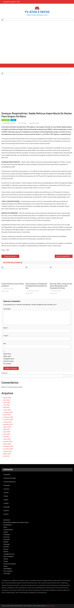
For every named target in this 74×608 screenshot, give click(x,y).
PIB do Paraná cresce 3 (23, 590)
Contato (6, 503)
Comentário (7, 309)
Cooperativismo (8, 529)
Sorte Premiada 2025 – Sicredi (64, 256)
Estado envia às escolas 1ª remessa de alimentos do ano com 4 (23, 585)
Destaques (5, 120)
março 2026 (7, 410)
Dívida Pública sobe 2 (33, 583)
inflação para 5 (11, 587)
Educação (7, 507)
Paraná (5, 559)
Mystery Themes (49, 606)
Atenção (45, 580)
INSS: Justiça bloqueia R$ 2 (21, 587)
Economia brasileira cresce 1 (54, 583)
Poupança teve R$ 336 (39, 590)
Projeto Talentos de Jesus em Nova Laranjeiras (13, 285)
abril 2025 (6, 436)
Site (4, 343)
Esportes (6, 489)
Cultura (5, 532)
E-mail (5, 335)
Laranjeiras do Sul (8, 554)
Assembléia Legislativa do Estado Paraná (16, 522)
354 (4, 580)
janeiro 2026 (7, 414)
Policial (6, 496)
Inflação (64, 585)
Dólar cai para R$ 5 (42, 583)
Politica (6, 499)
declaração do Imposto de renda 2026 (18, 583)
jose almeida (22, 123)
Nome (5, 328)
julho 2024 (6, 456)
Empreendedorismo (10, 481)
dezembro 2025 (8, 417)
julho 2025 (6, 429)
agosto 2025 (7, 427)
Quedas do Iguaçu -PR (12, 592)
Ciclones (8, 583)
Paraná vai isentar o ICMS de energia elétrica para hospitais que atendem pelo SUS (12, 256)
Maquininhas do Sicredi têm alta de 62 (48, 587)
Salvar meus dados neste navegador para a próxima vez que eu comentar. (8, 358)
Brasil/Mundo (7, 525)
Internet (6, 492)
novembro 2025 (8, 419)
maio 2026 (6, 405)
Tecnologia (6, 573)
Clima (5, 527)
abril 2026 (6, 407)
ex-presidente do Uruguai (44, 585)
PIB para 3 (31, 590)
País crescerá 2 (14, 590)
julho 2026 (6, 400)
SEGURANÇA (7, 568)
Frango (60, 585)
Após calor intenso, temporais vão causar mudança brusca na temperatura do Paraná (61, 286)
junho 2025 (6, 432)
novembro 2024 (8, 449)
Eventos (6, 514)
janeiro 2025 (7, 444)
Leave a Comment (34, 123)
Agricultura (6, 520)
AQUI (68, 197)
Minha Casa (60, 587)
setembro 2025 (8, 424)
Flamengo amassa (54, 585)
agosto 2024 (7, 453)
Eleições (5, 542)
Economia (6, 537)
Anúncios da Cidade (10, 478)
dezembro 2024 (8, 446)
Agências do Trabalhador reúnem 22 (21, 580)
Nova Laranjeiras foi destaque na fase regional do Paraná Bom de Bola (36, 286)
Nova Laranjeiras (8, 556)
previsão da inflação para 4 (51, 590)
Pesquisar (4, 373)
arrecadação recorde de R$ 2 (36, 580)
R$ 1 (19, 592)
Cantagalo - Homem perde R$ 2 (54, 580)
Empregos (7, 485)
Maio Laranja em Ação (33, 587)
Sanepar (22, 592)
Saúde (13, 120)
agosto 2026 (7, 397)
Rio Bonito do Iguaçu (9, 564)
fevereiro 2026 (7, 412)
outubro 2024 (7, 451)
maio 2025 (6, 434)
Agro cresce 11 (8, 580)
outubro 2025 (7, 422)
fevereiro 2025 (7, 441)
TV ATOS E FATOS (37, 12)
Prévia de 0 (4, 592)
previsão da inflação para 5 (63, 590)
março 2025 (7, 439)
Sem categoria (7, 571)
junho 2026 (6, 402)
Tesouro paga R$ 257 (42, 592)
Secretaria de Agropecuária (30, 592)
